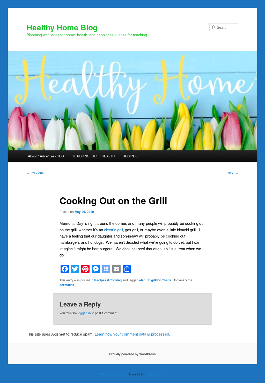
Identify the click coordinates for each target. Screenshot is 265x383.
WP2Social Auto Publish (113, 374)
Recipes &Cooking (108, 280)
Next (232, 173)
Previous (35, 173)
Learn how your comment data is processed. (132, 334)
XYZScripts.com (156, 374)
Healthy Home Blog (62, 27)
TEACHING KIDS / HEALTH (93, 156)
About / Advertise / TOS (46, 156)
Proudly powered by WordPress (132, 354)
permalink (67, 284)
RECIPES (130, 156)
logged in (84, 313)
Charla (166, 280)
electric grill (113, 229)
